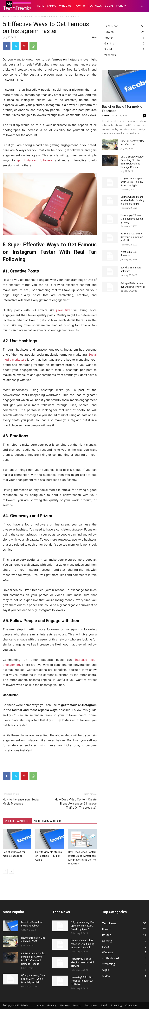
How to (77, 1005)
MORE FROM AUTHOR (47, 821)
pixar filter (64, 310)
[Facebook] (6, 46)
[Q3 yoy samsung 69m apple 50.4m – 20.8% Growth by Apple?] (110, 182)
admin (106, 115)
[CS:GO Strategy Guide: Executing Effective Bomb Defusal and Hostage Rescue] (110, 160)
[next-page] (11, 871)
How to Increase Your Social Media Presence (21, 801)
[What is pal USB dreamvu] (110, 255)
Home (6, 16)
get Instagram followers (35, 160)
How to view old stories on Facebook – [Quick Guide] (48, 856)
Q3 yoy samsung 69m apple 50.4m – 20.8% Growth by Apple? (132, 182)
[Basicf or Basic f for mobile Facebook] (17, 839)
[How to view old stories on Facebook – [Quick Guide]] (49, 839)
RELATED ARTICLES (17, 821)
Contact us (131, 1005)
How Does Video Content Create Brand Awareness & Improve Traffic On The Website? (76, 803)
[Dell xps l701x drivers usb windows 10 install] (110, 287)
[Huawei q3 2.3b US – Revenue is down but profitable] (110, 237)
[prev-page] (5, 871)
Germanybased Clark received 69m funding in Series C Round (132, 200)
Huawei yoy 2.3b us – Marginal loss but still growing (131, 219)
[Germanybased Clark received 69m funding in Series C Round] (110, 200)
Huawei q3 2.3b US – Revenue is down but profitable (131, 237)
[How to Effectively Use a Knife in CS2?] (110, 144)
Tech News (91, 1005)
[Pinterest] (24, 46)
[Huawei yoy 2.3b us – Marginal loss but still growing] (110, 219)
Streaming (116, 1005)
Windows (65, 1005)
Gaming (51, 1005)
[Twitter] (15, 46)
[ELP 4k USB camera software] (110, 271)
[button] (142, 6)
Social (16, 16)
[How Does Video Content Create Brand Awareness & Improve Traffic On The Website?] (82, 839)
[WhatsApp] (33, 46)
